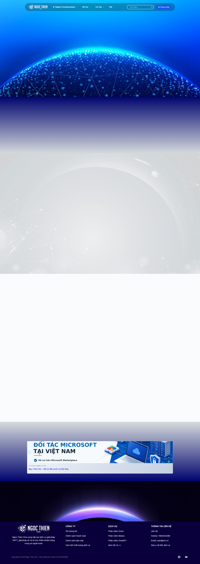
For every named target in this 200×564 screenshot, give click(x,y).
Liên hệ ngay (87, 517)
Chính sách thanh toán (76, 536)
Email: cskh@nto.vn (160, 540)
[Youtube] (186, 557)
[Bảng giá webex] (63, 136)
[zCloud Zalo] (136, 136)
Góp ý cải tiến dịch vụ (160, 545)
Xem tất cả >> (114, 545)
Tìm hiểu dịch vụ (110, 68)
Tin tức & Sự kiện (100, 434)
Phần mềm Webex (116, 536)
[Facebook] (179, 557)
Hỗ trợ (85, 7)
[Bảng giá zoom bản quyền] (38, 136)
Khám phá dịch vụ (110, 517)
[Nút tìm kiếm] (152, 7)
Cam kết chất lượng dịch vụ (78, 545)
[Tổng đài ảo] (161, 136)
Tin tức (98, 7)
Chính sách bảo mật (74, 540)
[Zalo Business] (112, 136)
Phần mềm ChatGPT (117, 540)
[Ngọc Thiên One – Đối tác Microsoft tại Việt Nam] (100, 443)
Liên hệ (154, 531)
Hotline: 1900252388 (160, 536)
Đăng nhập (165, 7)
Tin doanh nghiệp (35, 466)
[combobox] (138, 7)
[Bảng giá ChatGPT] (87, 136)
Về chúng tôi (71, 531)
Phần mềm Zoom (116, 531)
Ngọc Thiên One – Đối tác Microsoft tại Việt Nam (49, 469)
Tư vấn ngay (88, 68)
